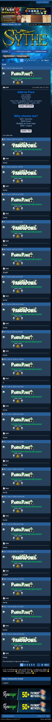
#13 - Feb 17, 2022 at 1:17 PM (13, 442)
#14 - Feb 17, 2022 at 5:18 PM (13, 469)
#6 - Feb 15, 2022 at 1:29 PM (13, 249)
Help (47, 716)
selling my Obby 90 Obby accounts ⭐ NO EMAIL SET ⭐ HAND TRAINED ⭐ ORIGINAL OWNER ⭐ (26, 671)
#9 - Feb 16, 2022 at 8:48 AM (13, 332)
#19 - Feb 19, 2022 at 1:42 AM (13, 606)
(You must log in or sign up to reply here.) (16, 661)
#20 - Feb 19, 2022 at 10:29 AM (14, 634)
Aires (5, 135)
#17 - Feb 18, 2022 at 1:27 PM (13, 551)
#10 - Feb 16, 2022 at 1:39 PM (13, 359)
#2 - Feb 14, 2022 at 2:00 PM (13, 139)
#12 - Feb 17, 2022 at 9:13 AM (13, 414)
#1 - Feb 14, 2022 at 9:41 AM (13, 68)
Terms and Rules (45, 719)
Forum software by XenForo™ (10, 719)
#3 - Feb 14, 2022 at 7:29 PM (13, 167)
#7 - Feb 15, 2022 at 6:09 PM (13, 277)
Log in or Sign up (42, 2)
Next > (47, 60)
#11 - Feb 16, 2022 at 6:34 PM (13, 387)
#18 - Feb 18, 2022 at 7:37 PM (13, 579)
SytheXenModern (8, 716)
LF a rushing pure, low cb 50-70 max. (18, 669)
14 (42, 60)
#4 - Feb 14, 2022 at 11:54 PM (13, 194)
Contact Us (41, 716)
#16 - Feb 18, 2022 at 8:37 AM (13, 524)
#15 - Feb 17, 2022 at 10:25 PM (14, 496)
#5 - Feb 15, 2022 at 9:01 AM (13, 222)
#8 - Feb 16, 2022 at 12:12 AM (13, 304)
